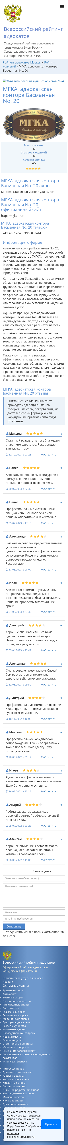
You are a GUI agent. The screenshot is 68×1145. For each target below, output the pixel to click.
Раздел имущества (14, 1026)
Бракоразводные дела (16, 1022)
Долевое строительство (17, 1072)
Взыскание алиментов (17, 1001)
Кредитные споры (14, 1082)
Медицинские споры (16, 1019)
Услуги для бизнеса (15, 1061)
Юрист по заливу (13, 1075)
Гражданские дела (14, 1011)
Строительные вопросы (18, 1043)
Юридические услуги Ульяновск (23, 978)
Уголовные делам (14, 1029)
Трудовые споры (13, 990)
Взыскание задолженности (19, 1050)
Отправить (14, 926)
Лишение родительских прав (21, 1090)
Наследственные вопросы (19, 1033)
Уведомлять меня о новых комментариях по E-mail (33, 934)
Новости (8, 981)
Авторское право (13, 1068)
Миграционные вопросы (18, 1093)
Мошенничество (13, 1097)
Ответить (50, 454)
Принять (51, 1124)
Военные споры (13, 997)
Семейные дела (12, 1040)
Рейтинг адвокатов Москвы (22, 62)
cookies (20, 1115)
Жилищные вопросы (16, 1047)
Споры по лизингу (14, 1086)
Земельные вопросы (15, 1015)
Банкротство (10, 1008)
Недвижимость (12, 1036)
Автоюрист (10, 994)
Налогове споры (13, 1100)
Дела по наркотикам (15, 1104)
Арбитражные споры (16, 1004)
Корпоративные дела (16, 1079)
